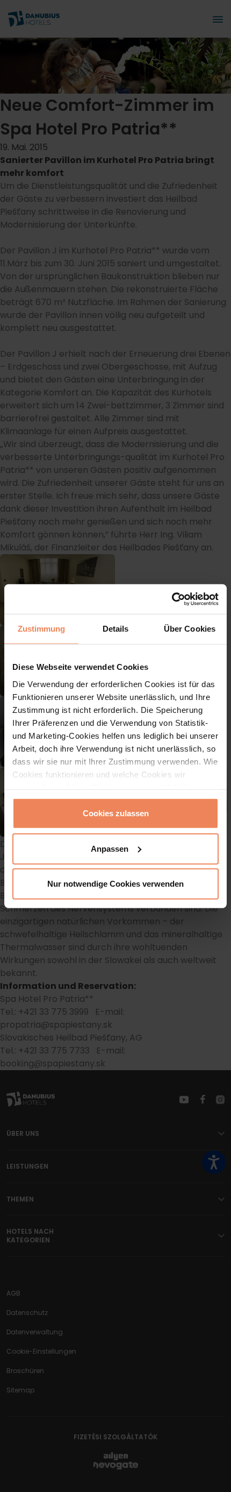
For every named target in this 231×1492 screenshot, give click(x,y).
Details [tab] (116, 628)
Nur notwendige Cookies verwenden (115, 883)
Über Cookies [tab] (189, 628)
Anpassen (109, 848)
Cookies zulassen (116, 813)
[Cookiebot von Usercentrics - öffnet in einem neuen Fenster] (172, 599)
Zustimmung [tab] (42, 628)
